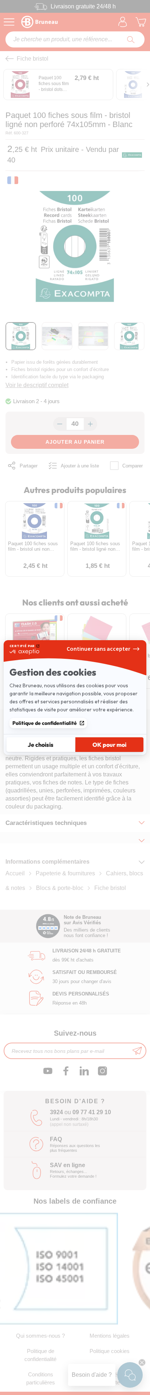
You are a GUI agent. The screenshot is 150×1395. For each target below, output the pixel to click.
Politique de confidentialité (44, 723)
